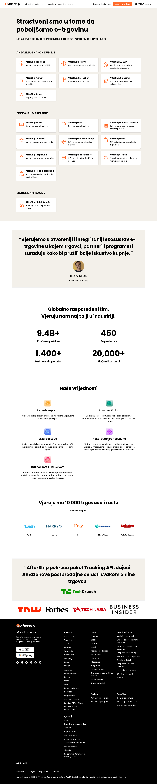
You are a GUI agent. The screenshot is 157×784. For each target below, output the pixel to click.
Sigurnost (43, 771)
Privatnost (21, 771)
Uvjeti (32, 771)
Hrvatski (23, 763)
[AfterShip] (13, 4)
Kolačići (55, 771)
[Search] (89, 4)
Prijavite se (96, 4)
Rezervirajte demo (122, 4)
